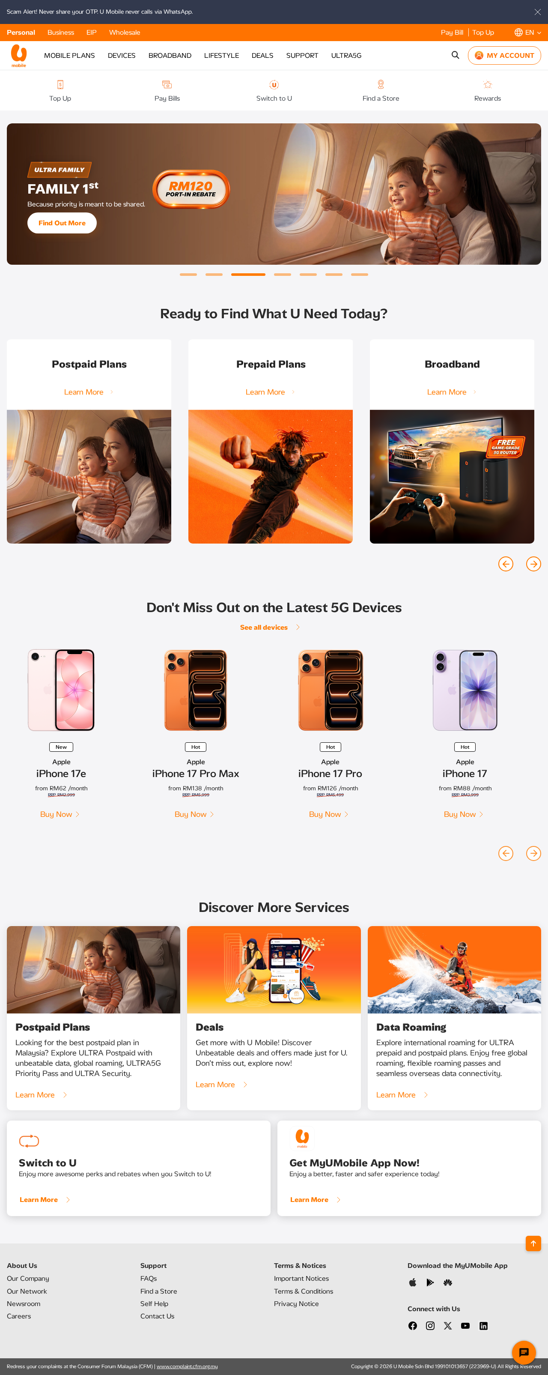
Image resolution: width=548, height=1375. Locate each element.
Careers (19, 1316)
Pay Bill (453, 32)
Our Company (28, 1278)
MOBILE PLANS (69, 55)
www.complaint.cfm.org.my (187, 1366)
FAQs (148, 1278)
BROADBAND (170, 55)
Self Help (154, 1304)
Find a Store (158, 1291)
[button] (528, 32)
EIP (92, 32)
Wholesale (124, 32)
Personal (22, 32)
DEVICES (122, 55)
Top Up (483, 32)
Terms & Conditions (303, 1291)
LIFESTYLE (221, 55)
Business (62, 32)
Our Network (27, 1291)
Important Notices (301, 1278)
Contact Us (157, 1316)
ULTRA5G (346, 55)
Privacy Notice (296, 1304)
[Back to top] (533, 1243)
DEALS (263, 55)
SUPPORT (302, 55)
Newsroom (23, 1304)
